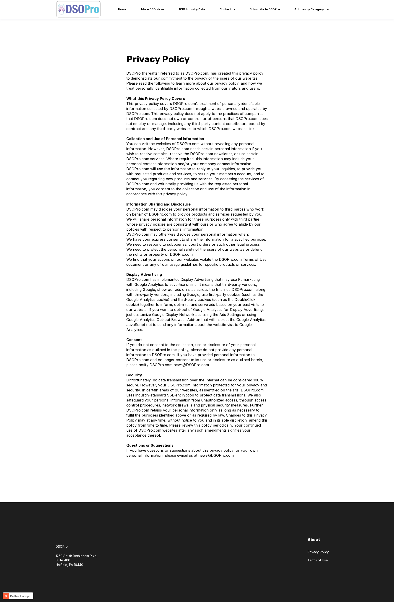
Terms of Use (318, 560)
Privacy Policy (318, 552)
